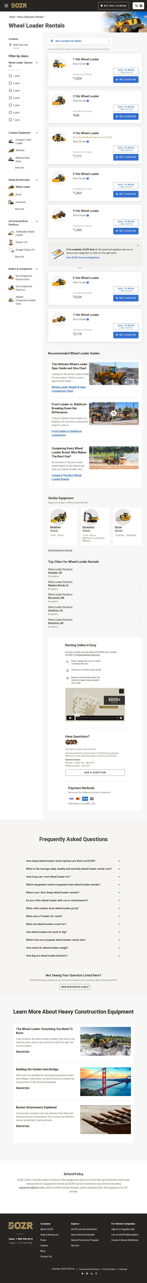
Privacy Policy (109, 1269)
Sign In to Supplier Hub (122, 1229)
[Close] (138, 245)
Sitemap (123, 1269)
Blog (42, 1251)
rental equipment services (88, 655)
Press (43, 1240)
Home (12, 16)
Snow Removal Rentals (82, 1234)
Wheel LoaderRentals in (60, 571)
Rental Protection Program (85, 1240)
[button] (23, 66)
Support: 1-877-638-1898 (20, 1243)
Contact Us (46, 1256)
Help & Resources (49, 1234)
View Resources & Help (75, 987)
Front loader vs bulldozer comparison (67, 433)
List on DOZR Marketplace (124, 1234)
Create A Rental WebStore (124, 1240)
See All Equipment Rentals (60, 550)
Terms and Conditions (89, 1269)
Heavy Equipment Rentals (30, 16)
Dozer (119, 529)
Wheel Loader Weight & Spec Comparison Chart (69, 389)
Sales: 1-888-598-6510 (21, 1239)
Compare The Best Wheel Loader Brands (67, 477)
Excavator (89, 529)
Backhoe (55, 529)
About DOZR (46, 1229)
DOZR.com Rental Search (84, 1229)
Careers (44, 1245)
